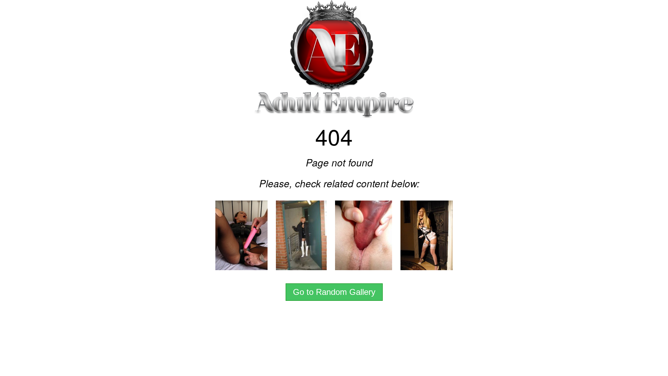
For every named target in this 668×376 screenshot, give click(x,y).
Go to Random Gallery (334, 292)
